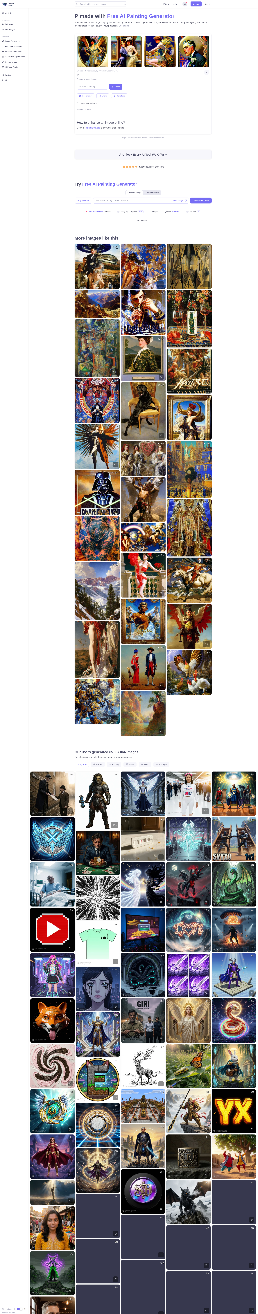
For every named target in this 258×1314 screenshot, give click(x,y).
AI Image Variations (13, 46)
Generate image (134, 193)
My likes (83, 764)
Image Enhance (92, 128)
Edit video (9, 24)
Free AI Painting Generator (141, 16)
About (9, 1309)
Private (193, 211)
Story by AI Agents (129, 211)
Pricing (166, 4)
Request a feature (8, 1312)
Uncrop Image (11, 62)
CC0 (93, 109)
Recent (99, 764)
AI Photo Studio (11, 67)
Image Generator (12, 41)
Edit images (10, 29)
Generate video (152, 193)
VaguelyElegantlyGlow (109, 71)
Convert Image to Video (15, 57)
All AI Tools (9, 13)
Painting (80, 79)
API (6, 80)
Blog (4, 1309)
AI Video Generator (13, 51)
